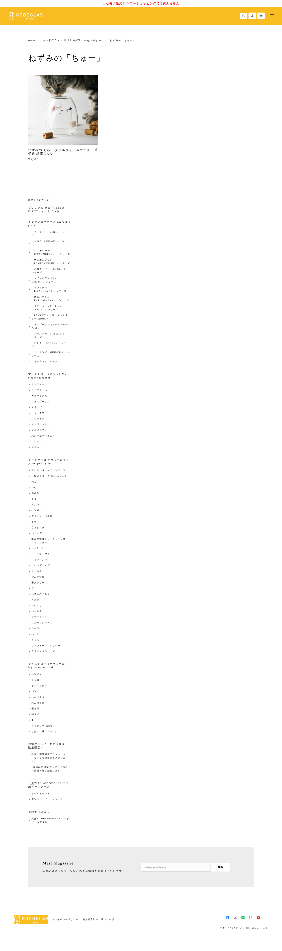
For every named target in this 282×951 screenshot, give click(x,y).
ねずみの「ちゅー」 (43, 594)
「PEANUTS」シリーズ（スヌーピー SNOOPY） (51, 317)
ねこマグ (37, 533)
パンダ (35, 691)
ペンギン (37, 510)
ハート (35, 634)
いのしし (37, 605)
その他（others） (40, 812)
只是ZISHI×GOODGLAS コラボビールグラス (48, 785)
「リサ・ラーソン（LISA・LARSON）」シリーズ (48, 308)
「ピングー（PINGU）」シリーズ (50, 345)
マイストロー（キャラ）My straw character (47, 376)
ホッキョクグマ (41, 685)
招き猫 (35, 708)
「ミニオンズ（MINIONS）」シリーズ (51, 354)
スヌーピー (38, 407)
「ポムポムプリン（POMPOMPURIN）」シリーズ (51, 262)
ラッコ (35, 680)
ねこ (34, 481)
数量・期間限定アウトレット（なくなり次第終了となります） (49, 758)
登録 (220, 867)
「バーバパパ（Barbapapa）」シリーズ (50, 335)
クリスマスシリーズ (43, 651)
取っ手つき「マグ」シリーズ (49, 470)
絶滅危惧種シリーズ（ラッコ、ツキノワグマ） (50, 541)
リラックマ (38, 413)
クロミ (35, 441)
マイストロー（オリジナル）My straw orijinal (48, 665)
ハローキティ (39, 418)
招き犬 (35, 714)
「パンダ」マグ (41, 565)
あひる (35, 493)
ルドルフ (37, 571)
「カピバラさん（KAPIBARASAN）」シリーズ (50, 298)
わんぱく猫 (38, 703)
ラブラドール (39, 617)
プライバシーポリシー (65, 919)
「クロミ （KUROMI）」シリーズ (51, 243)
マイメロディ (39, 430)
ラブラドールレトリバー (46, 645)
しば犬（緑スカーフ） (45, 731)
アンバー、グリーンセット (47, 799)
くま (34, 499)
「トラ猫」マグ (41, 554)
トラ (34, 522)
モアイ (35, 720)
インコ (35, 504)
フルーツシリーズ (42, 622)
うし (34, 588)
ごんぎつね (38, 577)
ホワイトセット (41, 793)
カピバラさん (39, 396)
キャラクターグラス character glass (49, 223)
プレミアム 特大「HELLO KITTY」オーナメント (46, 209)
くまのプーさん (41, 401)
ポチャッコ (38, 447)
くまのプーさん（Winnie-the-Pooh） (50, 326)
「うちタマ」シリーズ (45, 361)
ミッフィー (38, 384)
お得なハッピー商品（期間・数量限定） (48, 745)
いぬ (34, 487)
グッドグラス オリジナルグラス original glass (73, 40)
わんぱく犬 (38, 697)
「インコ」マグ (41, 559)
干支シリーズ (39, 582)
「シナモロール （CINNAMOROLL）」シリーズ (51, 252)
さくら (35, 640)
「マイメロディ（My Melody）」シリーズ (44, 280)
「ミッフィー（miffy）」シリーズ (51, 234)
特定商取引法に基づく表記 (98, 919)
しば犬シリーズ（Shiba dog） (50, 476)
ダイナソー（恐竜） (43, 516)
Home (32, 40)
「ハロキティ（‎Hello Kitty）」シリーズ (50, 271)
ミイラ (35, 628)
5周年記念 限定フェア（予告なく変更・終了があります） (50, 769)
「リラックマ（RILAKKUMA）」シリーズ (49, 289)
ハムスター (38, 611)
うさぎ (35, 599)
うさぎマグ (38, 527)
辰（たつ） (38, 548)
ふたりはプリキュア (43, 436)
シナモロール (39, 390)
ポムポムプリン (41, 424)
